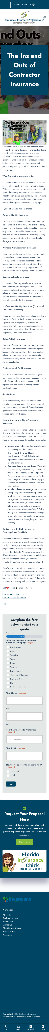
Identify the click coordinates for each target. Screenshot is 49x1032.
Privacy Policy (9, 931)
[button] (24, 842)
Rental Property (16, 671)
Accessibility (8, 934)
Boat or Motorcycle (18, 687)
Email (13, 775)
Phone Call (15, 771)
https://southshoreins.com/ (14, 594)
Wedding (14, 655)
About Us (7, 914)
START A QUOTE (22, 4)
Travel (12, 659)
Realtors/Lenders (10, 918)
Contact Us (7, 924)
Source (6, 603)
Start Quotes (8, 921)
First (7, 708)
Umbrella (13, 667)
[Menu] (44, 17)
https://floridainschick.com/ (14, 597)
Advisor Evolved (33, 1016)
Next (11, 784)
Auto (12, 651)
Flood (12, 663)
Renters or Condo (17, 679)
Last (7, 724)
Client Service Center (12, 928)
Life (11, 683)
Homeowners (15, 647)
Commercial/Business (19, 675)
